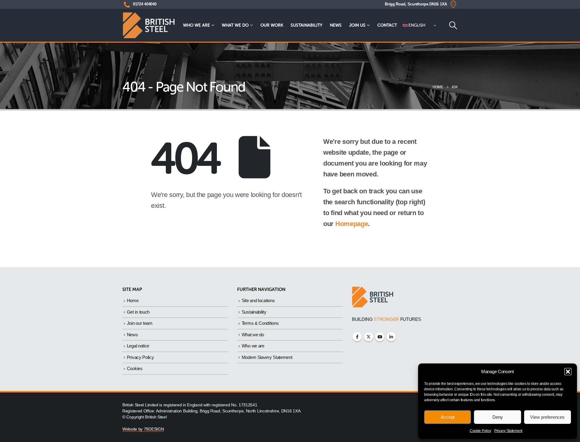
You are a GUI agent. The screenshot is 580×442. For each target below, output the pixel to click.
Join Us (357, 25)
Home (133, 300)
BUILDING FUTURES (386, 319)
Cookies (135, 368)
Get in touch (138, 312)
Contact (387, 25)
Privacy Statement (508, 431)
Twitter (368, 336)
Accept (448, 417)
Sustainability (306, 25)
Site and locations (258, 300)
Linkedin (391, 336)
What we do (235, 25)
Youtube (379, 336)
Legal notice (138, 345)
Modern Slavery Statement (267, 357)
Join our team (140, 323)
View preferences (547, 417)
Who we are (196, 25)
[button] (568, 372)
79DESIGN (154, 429)
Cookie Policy (480, 431)
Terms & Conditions (260, 323)
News (336, 25)
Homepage (351, 223)
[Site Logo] (148, 25)
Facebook (357, 336)
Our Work (271, 25)
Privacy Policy (140, 357)
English (417, 25)
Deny (497, 417)
